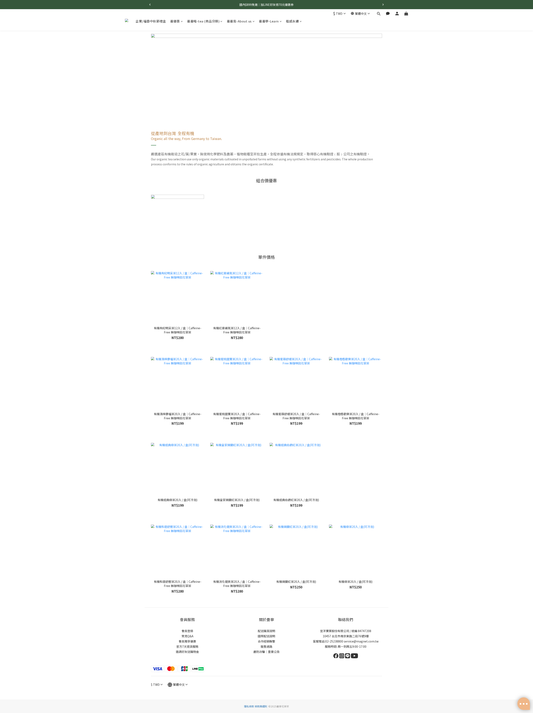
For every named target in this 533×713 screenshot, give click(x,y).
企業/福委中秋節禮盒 (151, 21)
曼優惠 (175, 21)
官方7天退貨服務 (187, 646)
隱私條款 (249, 706)
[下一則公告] (383, 4)
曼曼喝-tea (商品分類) (203, 21)
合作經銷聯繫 (266, 641)
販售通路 (266, 646)
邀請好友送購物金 (187, 652)
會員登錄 (187, 631)
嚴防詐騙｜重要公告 (266, 652)
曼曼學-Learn (269, 21)
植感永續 (292, 21)
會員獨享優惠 (187, 641)
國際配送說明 (266, 636)
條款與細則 (261, 706)
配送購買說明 (266, 631)
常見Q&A (187, 636)
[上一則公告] (150, 4)
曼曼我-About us (239, 21)
